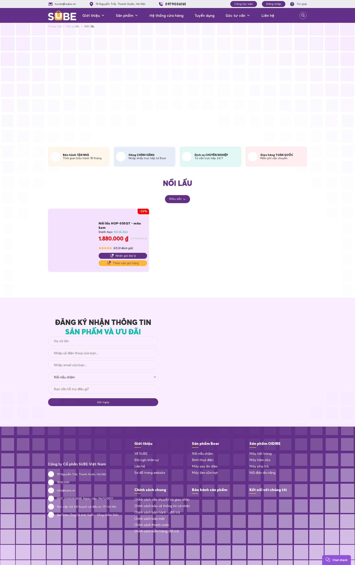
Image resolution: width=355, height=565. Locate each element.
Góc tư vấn (235, 15)
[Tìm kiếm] (303, 15)
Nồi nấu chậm (202, 453)
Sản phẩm (124, 15)
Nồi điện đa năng (262, 473)
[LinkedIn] (262, 500)
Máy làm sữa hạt (205, 473)
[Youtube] (272, 500)
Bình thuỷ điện (202, 460)
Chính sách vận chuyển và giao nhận (162, 499)
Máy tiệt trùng (260, 453)
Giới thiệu (91, 15)
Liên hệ (267, 15)
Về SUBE (141, 453)
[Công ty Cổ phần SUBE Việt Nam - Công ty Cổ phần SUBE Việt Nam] (62, 15)
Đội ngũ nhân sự (146, 460)
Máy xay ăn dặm (205, 466)
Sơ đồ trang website (149, 473)
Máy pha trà (259, 466)
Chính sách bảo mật (149, 519)
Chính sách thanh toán (151, 525)
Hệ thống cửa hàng (166, 15)
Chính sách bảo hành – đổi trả (157, 512)
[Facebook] (252, 500)
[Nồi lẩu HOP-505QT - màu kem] (71, 241)
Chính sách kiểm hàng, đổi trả (156, 531)
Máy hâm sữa (259, 460)
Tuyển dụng (204, 15)
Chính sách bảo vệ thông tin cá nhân (162, 506)
